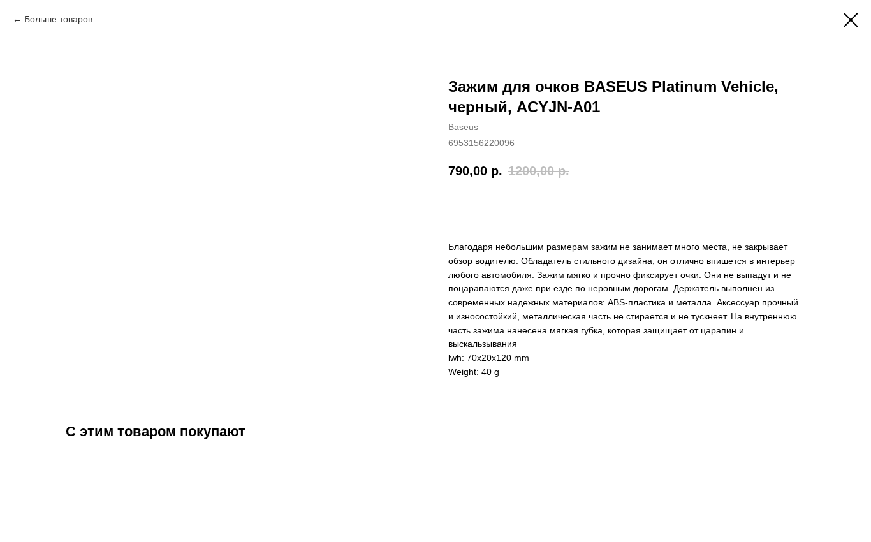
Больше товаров (58, 19)
